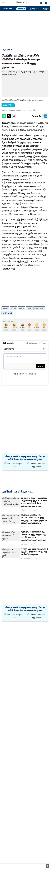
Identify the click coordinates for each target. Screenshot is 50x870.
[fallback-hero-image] (11, 502)
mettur (29, 308)
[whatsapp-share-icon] (4, 117)
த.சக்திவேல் (8, 105)
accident (21, 308)
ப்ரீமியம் (21, 9)
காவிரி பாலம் (7, 313)
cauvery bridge (39, 308)
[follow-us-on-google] (45, 116)
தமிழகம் (34, 8)
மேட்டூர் (13, 308)
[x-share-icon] (9, 117)
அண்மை (7, 8)
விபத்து (5, 308)
